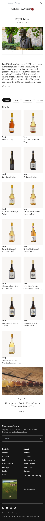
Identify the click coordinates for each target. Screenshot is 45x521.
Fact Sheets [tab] (27, 100)
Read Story (22, 411)
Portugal (5, 467)
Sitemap (21, 513)
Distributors (28, 467)
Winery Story (6, 86)
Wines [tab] (7, 100)
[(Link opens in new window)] (3, 508)
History (27, 453)
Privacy (14, 513)
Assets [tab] (16, 100)
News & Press (29, 464)
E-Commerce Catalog (32, 476)
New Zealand (7, 464)
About (26, 449)
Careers (27, 471)
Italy (4, 460)
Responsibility (29, 460)
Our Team (27, 456)
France (5, 453)
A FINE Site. (36, 517)
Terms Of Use (6, 513)
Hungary (5, 456)
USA (4, 475)
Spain (4, 471)
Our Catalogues (29, 489)
